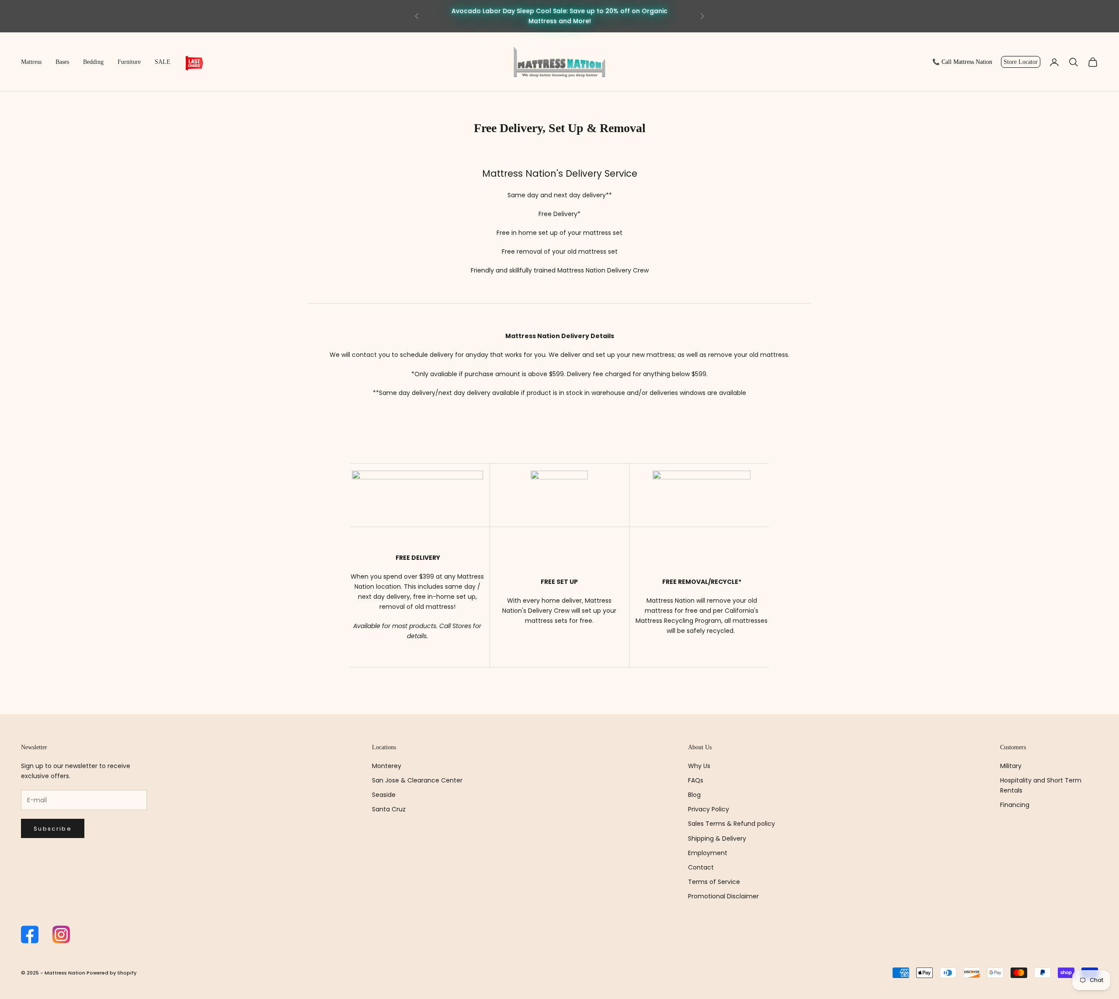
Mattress (31, 62)
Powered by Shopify (111, 972)
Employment (707, 853)
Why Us (699, 765)
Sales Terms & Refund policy (731, 823)
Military (1011, 765)
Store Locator (1021, 62)
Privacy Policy (708, 809)
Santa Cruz (389, 809)
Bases (62, 62)
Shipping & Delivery (717, 838)
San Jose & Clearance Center (417, 780)
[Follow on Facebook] (29, 934)
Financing (1014, 804)
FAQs (695, 780)
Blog (694, 794)
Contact (701, 867)
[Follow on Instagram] (61, 934)
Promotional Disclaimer (723, 896)
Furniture (129, 62)
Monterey (386, 765)
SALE (162, 62)
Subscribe (53, 828)
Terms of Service (714, 881)
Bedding (93, 62)
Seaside (384, 794)
